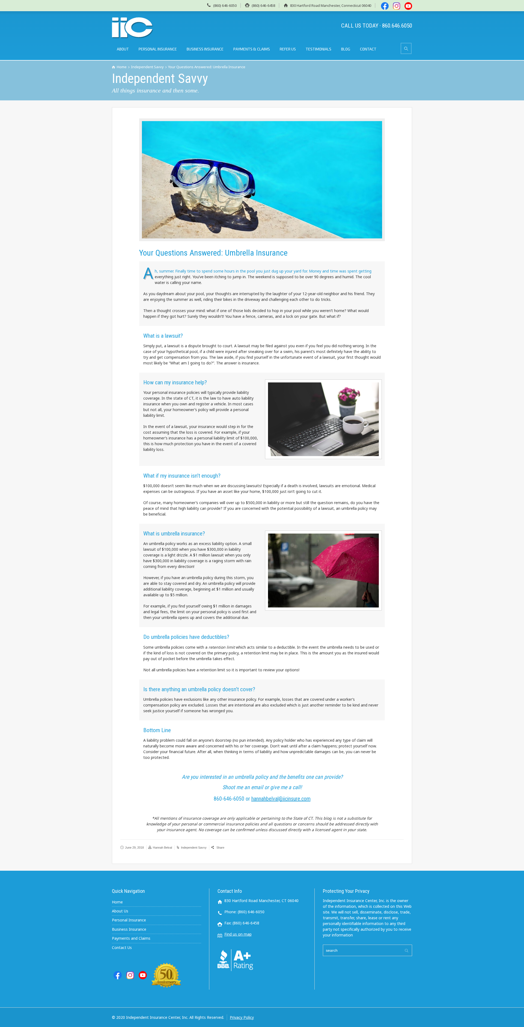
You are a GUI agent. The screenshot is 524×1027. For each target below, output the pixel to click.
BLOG (345, 49)
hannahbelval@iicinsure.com (281, 798)
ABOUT (123, 49)
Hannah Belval (162, 847)
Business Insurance (129, 929)
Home (117, 902)
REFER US (288, 49)
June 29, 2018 (134, 847)
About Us (120, 911)
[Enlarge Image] (262, 179)
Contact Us (122, 947)
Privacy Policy (242, 1017)
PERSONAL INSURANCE (158, 49)
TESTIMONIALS (318, 49)
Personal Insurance (129, 920)
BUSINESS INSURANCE (205, 49)
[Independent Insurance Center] (132, 28)
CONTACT (368, 49)
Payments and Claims (131, 938)
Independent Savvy (194, 847)
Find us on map (238, 934)
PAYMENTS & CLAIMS (251, 49)
